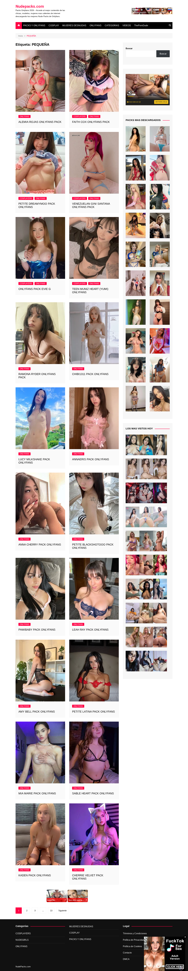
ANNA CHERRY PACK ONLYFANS (39, 544)
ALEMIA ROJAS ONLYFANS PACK (39, 121)
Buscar (129, 48)
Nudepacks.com (30, 6)
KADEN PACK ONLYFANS (34, 875)
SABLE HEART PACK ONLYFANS (93, 793)
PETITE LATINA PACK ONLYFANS (93, 711)
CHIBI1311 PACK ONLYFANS (90, 374)
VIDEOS (126, 25)
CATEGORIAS (112, 25)
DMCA (126, 959)
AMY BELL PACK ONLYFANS (36, 711)
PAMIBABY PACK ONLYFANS (36, 629)
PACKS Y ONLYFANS (34, 25)
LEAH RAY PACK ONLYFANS (90, 629)
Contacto (127, 953)
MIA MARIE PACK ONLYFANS (37, 793)
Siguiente (62, 910)
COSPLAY (54, 25)
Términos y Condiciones (135, 933)
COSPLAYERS (79, 116)
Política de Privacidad (133, 940)
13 (51, 910)
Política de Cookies (132, 946)
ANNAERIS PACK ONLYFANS (90, 459)
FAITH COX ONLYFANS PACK (91, 121)
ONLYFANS (95, 25)
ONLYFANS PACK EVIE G (34, 288)
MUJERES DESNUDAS (74, 25)
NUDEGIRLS (22, 940)
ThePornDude (141, 25)
